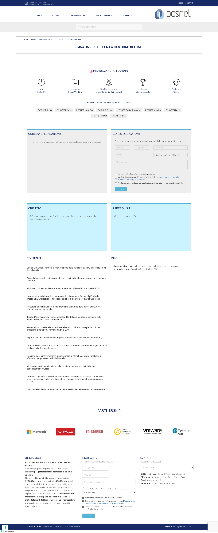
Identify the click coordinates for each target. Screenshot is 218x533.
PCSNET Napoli (173, 110)
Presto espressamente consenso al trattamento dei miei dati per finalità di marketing (151, 183)
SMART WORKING (46, 39)
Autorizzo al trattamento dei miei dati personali (136, 174)
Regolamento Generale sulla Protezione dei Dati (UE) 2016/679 (110, 502)
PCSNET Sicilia (118, 115)
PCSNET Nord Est (84, 110)
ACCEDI (180, 3)
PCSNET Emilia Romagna (128, 110)
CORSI (33, 39)
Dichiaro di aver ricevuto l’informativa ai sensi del (148, 178)
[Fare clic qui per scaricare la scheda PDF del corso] (91, 71)
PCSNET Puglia (100, 115)
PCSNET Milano (64, 110)
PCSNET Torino (105, 110)
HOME (26, 39)
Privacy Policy (8, 531)
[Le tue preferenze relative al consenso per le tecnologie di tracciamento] (5, 528)
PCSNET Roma (45, 110)
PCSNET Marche (153, 110)
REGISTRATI (189, 3)
